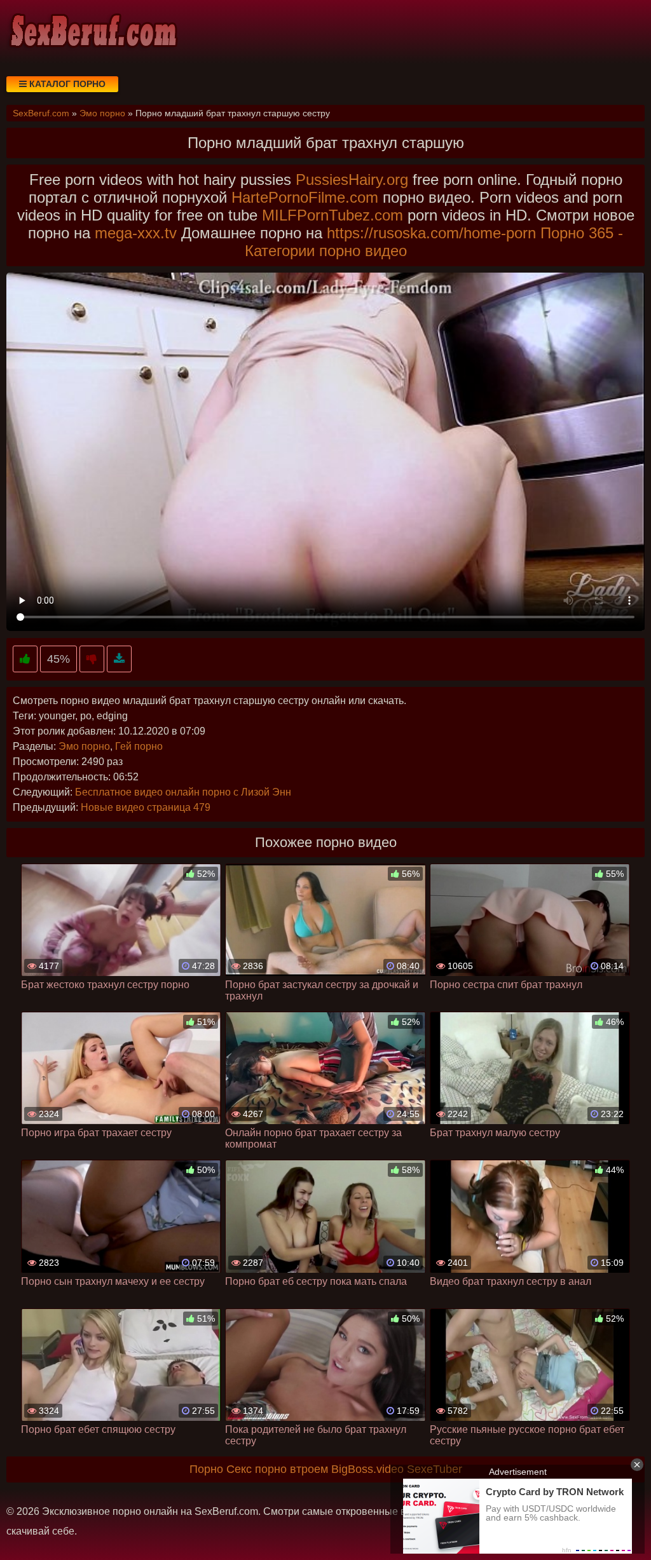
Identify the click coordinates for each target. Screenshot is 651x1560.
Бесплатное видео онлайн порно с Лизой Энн (183, 792)
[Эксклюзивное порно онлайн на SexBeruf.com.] (92, 32)
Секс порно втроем (277, 1469)
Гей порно (139, 746)
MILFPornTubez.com (332, 215)
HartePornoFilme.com (304, 197)
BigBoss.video (367, 1469)
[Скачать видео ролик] (119, 659)
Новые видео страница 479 (145, 807)
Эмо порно (84, 746)
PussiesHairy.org (352, 179)
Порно (206, 1469)
